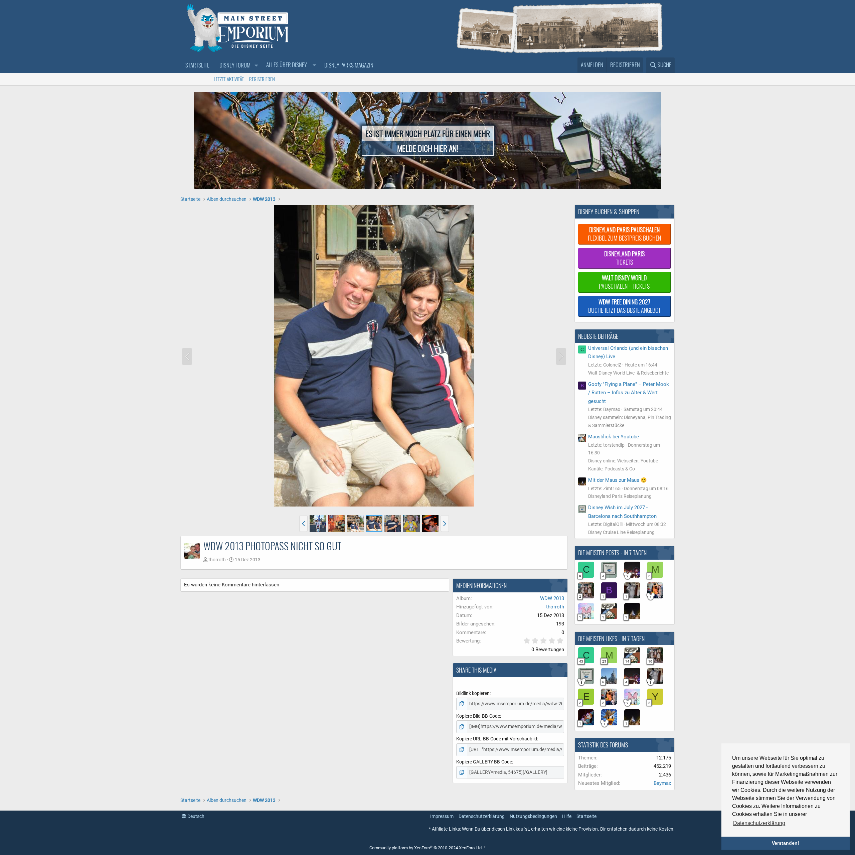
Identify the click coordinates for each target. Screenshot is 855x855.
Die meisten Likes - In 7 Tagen (611, 638)
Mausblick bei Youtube (613, 437)
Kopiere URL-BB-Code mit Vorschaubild (496, 738)
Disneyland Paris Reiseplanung (620, 496)
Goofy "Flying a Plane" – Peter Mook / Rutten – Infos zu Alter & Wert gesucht (628, 392)
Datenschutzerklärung (482, 816)
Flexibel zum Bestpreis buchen (624, 233)
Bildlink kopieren (473, 693)
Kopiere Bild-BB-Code (478, 716)
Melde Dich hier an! (427, 148)
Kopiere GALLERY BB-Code (484, 761)
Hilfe (566, 816)
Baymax (662, 783)
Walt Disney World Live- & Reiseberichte (628, 373)
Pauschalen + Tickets (624, 281)
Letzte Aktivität (229, 79)
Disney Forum (234, 65)
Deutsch (195, 816)
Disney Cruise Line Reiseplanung (621, 532)
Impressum (442, 816)
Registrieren (262, 79)
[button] (256, 65)
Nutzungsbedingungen (533, 816)
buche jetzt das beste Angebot (624, 305)
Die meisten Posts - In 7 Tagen (612, 552)
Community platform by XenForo (426, 847)
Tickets (624, 257)
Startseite (197, 65)
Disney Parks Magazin (348, 65)
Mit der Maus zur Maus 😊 (617, 480)
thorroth (217, 559)
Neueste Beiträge (598, 336)
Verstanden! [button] (785, 843)
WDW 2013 (552, 598)
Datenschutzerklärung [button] (759, 823)
